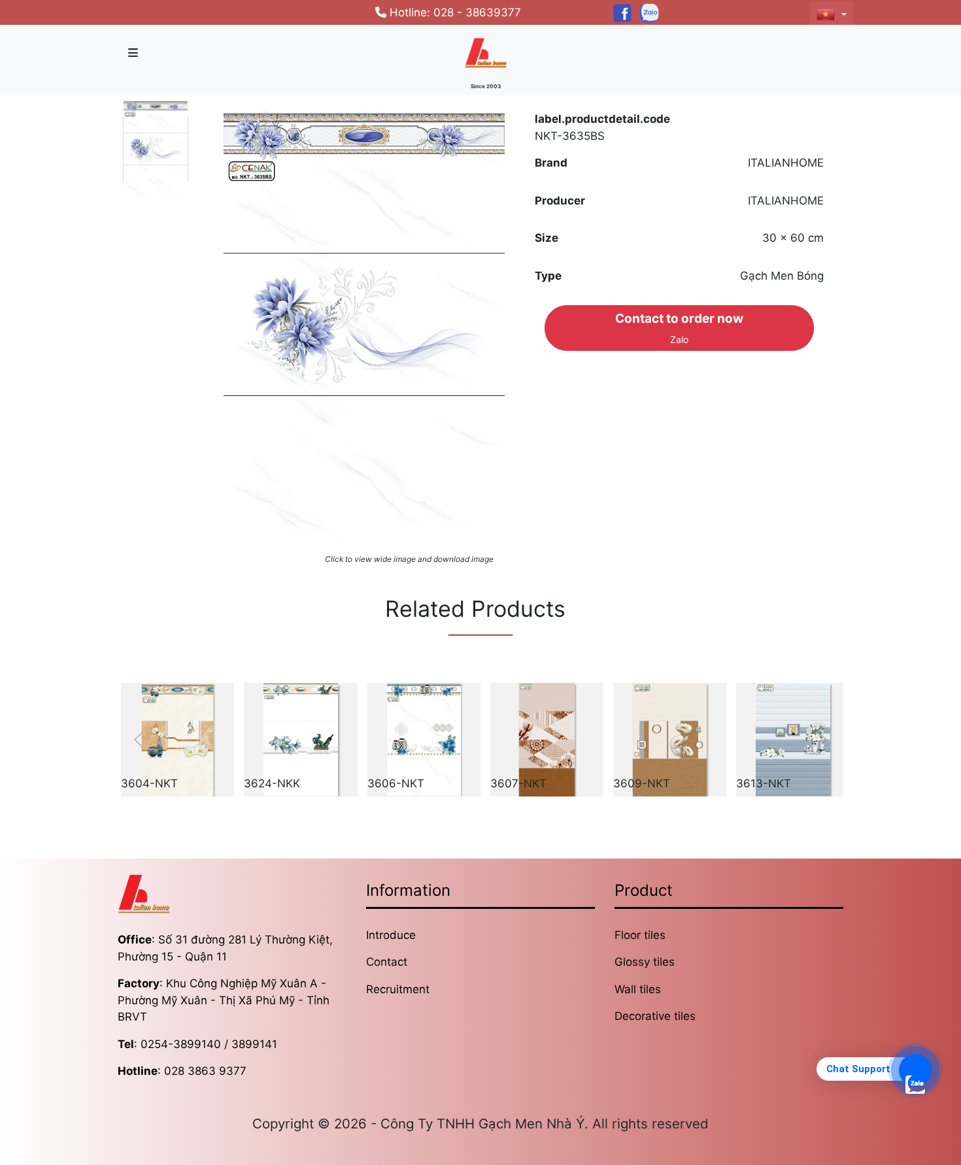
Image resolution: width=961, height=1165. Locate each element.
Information (408, 890)
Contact (386, 961)
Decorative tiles (655, 1016)
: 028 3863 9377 (182, 1070)
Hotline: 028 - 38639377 (453, 12)
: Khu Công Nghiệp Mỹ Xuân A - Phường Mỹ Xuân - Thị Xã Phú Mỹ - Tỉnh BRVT (223, 1000)
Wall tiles (638, 989)
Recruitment (398, 989)
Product (644, 890)
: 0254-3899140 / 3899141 (197, 1044)
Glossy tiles (645, 961)
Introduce (391, 935)
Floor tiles (640, 935)
